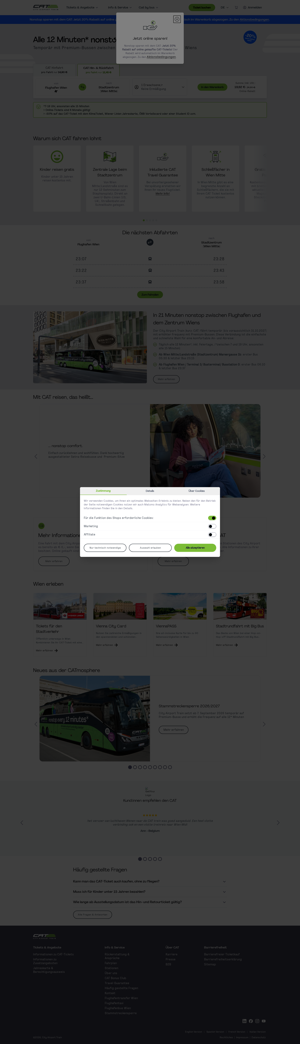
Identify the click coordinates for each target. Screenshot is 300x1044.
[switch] (212, 518)
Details (150, 491)
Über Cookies (197, 491)
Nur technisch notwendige (105, 547)
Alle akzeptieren (195, 547)
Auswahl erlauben (150, 547)
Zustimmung (103, 490)
